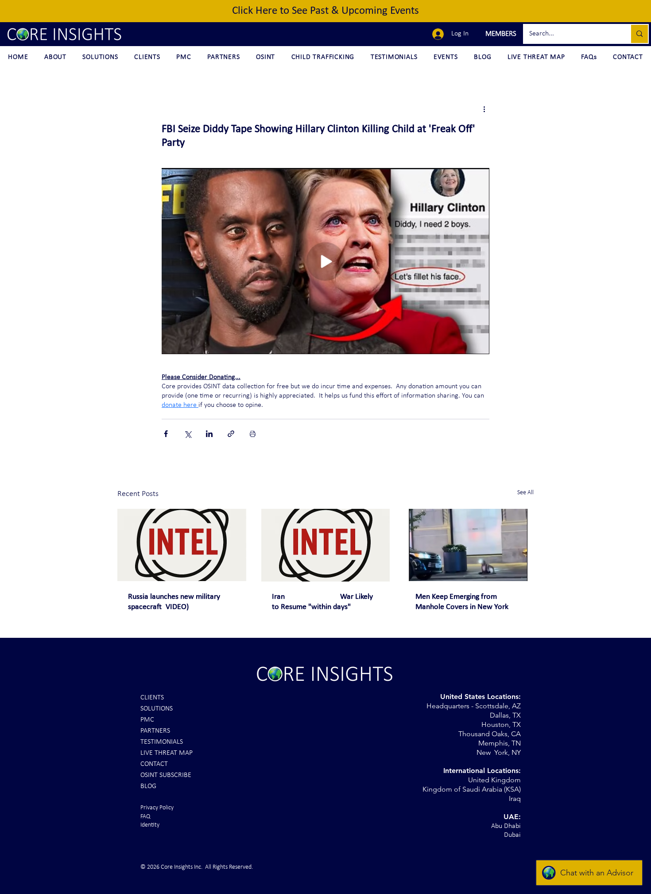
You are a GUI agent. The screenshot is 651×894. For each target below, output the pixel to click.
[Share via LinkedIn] (209, 433)
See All (525, 492)
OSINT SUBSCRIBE (165, 775)
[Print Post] (252, 433)
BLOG (148, 786)
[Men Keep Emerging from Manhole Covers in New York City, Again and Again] (469, 545)
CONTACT (154, 764)
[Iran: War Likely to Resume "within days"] (325, 545)
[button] (500, 34)
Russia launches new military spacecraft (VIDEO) (174, 602)
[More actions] (484, 109)
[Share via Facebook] (166, 433)
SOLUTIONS (156, 708)
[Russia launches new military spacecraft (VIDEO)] (181, 545)
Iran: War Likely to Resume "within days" (322, 602)
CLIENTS (152, 697)
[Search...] (639, 34)
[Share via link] (231, 433)
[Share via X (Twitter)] (187, 433)
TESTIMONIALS (161, 742)
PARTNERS (155, 730)
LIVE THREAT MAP (166, 753)
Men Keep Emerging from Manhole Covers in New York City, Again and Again (461, 602)
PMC (147, 719)
